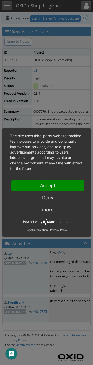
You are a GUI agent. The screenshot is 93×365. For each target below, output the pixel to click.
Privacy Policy (58, 229)
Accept (48, 185)
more (47, 209)
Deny (47, 197)
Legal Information (37, 229)
